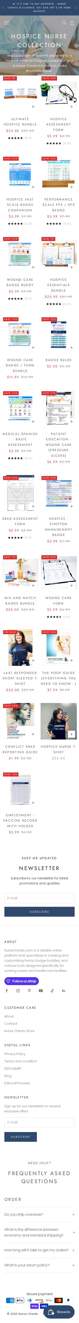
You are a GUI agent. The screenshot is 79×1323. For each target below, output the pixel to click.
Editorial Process (17, 1083)
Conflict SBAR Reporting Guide (20, 749)
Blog (7, 1076)
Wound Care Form (58, 600)
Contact (10, 1023)
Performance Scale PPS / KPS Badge (59, 204)
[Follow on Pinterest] (29, 990)
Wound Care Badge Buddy (20, 282)
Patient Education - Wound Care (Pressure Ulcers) (58, 445)
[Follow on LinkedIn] (63, 990)
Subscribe (39, 912)
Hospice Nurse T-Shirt (58, 749)
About (9, 1016)
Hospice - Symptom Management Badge (59, 526)
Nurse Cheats (28, 1314)
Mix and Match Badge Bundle (20, 600)
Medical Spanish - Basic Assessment (20, 439)
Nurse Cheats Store (19, 1031)
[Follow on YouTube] (41, 990)
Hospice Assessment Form (58, 124)
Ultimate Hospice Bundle (20, 122)
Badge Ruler (59, 360)
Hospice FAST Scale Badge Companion (20, 204)
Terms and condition (20, 1061)
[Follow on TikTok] (52, 990)
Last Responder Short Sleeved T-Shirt (20, 678)
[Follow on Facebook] (6, 990)
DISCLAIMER (12, 1068)
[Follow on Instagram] (18, 990)
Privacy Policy (14, 1054)
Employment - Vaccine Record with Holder (20, 820)
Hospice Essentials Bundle (58, 285)
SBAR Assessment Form (20, 521)
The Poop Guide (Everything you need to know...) (58, 678)
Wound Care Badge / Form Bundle (20, 365)
